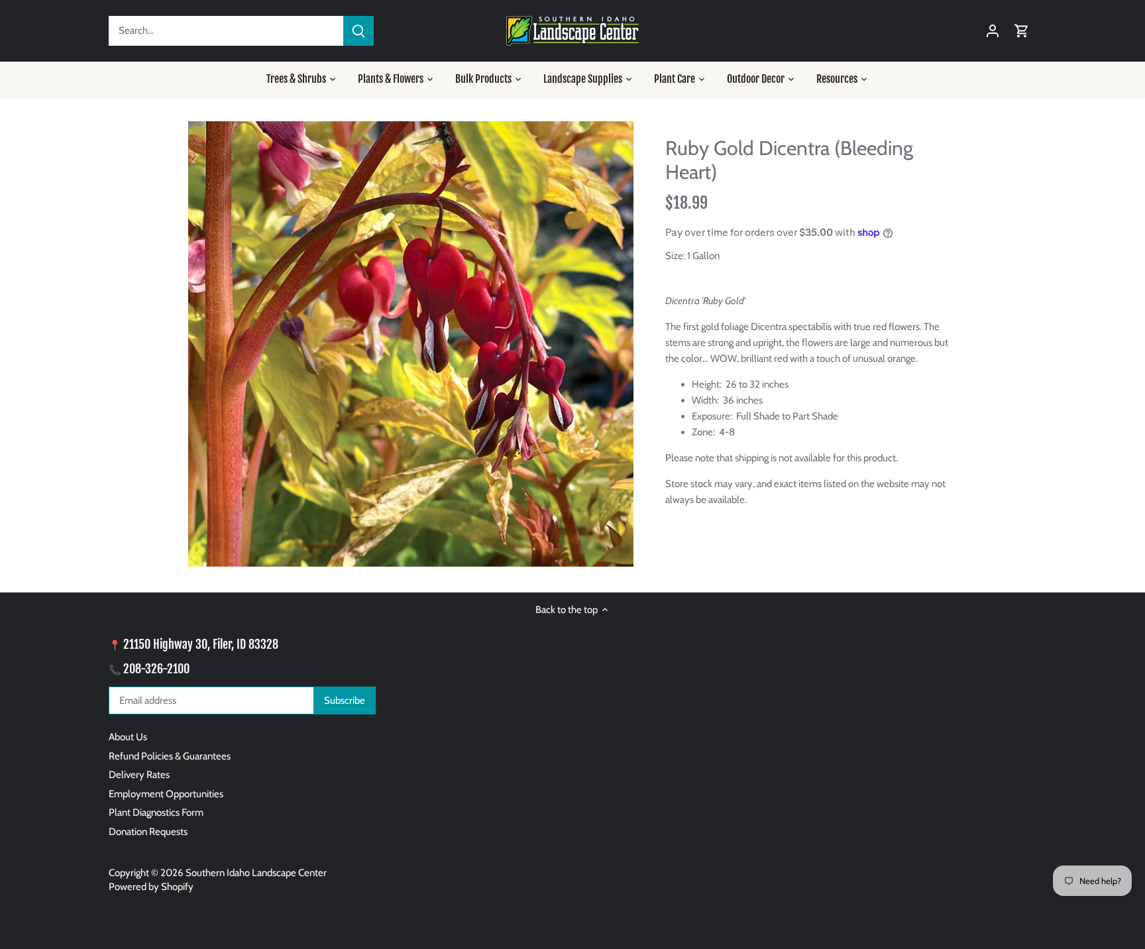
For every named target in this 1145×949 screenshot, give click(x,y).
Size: (675, 256)
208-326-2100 (156, 668)
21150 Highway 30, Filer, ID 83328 (200, 644)
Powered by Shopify (151, 887)
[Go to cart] (1022, 31)
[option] (410, 344)
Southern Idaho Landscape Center (256, 873)
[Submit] (358, 31)
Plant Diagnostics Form (156, 812)
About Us (128, 737)
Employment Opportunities (166, 794)
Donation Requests (148, 832)
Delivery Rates (139, 775)
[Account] (992, 31)
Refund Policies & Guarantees (170, 756)
